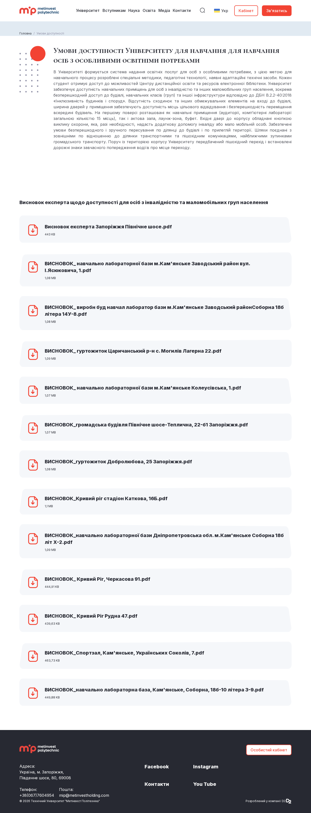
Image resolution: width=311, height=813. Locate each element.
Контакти (157, 784)
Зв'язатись (276, 10)
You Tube (204, 784)
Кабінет (246, 10)
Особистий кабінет (269, 749)
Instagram (205, 767)
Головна (25, 33)
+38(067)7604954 (36, 795)
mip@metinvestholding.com (84, 795)
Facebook (157, 767)
